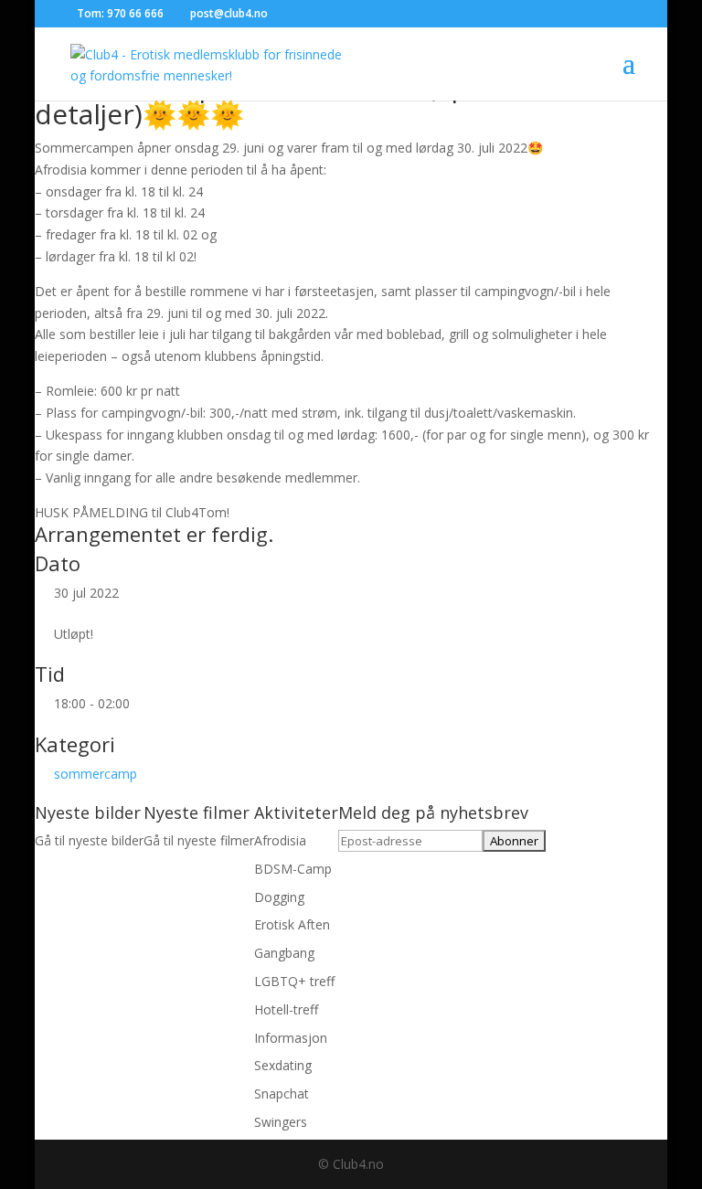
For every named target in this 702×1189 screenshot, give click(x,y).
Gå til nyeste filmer (199, 840)
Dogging (279, 897)
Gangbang (284, 952)
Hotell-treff (286, 1009)
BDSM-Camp (293, 868)
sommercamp (95, 773)
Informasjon (290, 1037)
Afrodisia (280, 840)
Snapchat (281, 1093)
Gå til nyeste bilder (89, 840)
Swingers (280, 1122)
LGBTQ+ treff (294, 981)
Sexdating (283, 1065)
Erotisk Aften (292, 924)
